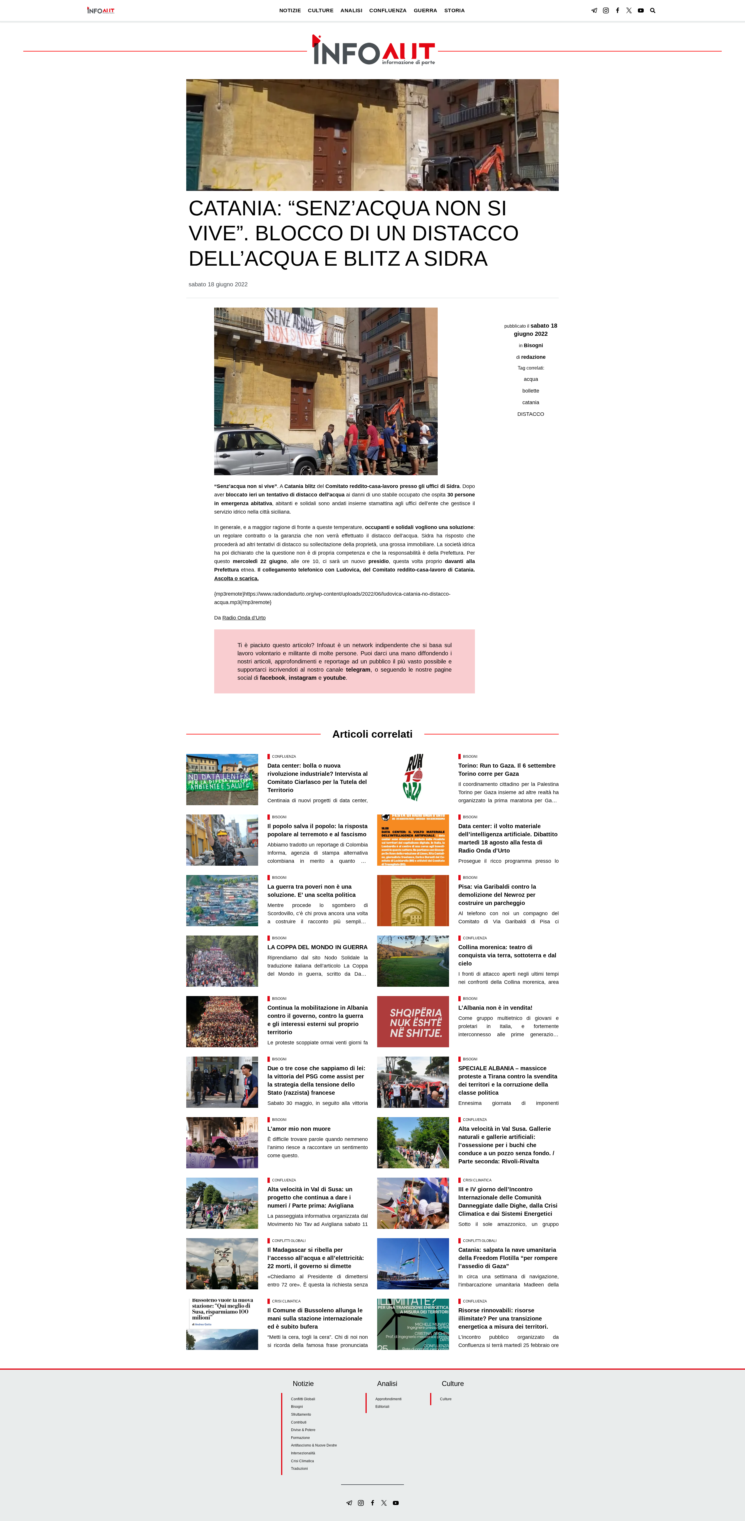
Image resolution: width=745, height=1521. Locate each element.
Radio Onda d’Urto (244, 618)
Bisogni (533, 345)
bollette (530, 391)
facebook (272, 678)
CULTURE (321, 10)
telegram (358, 669)
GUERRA (425, 10)
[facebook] (617, 10)
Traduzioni (299, 1469)
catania (530, 402)
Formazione (300, 1438)
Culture (446, 1399)
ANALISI (351, 10)
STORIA (454, 10)
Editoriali (382, 1407)
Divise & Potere (303, 1430)
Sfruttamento (301, 1414)
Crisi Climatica (477, 1180)
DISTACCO (530, 414)
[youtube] (641, 10)
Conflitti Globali (289, 1241)
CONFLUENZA (388, 10)
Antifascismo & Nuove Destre (314, 1445)
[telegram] (594, 10)
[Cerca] (653, 10)
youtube (334, 678)
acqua (531, 379)
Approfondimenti (388, 1399)
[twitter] (629, 10)
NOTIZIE (290, 10)
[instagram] (606, 10)
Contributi (298, 1422)
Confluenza (284, 757)
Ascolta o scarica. (236, 578)
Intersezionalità (303, 1453)
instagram (303, 678)
